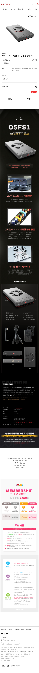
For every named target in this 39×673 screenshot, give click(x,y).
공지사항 (17, 643)
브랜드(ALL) (5, 9)
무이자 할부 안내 (6, 63)
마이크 (30, 9)
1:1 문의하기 (9, 643)
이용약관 (10, 629)
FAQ (3, 643)
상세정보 (9, 99)
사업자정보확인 (26, 654)
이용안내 (28, 629)
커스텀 (13, 9)
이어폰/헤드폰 (21, 9)
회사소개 (3, 629)
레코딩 (36, 9)
